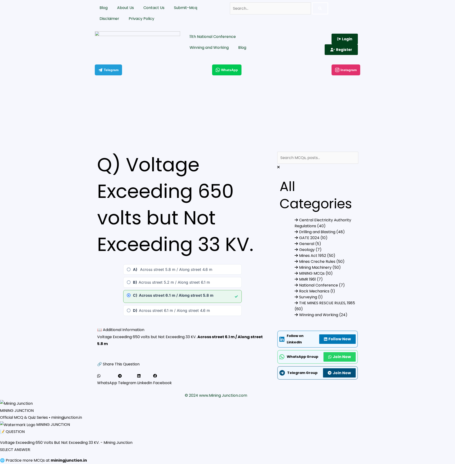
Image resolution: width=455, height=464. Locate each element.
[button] (107, 380)
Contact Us (153, 7)
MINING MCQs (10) (316, 273)
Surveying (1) (311, 297)
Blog (104, 7)
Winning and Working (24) (323, 315)
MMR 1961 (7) (311, 279)
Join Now (342, 356)
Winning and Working (209, 47)
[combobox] (317, 158)
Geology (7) (310, 249)
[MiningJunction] (137, 42)
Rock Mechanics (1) (317, 291)
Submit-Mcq (185, 7)
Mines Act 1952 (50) (317, 255)
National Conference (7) (322, 285)
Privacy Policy (141, 18)
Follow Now (339, 339)
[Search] (320, 8)
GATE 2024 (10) (313, 238)
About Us (125, 7)
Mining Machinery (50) (320, 267)
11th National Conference (213, 36)
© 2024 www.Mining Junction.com (216, 395)
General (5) (310, 243)
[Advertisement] (227, 112)
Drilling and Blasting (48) (322, 232)
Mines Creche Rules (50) (322, 261)
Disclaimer (109, 18)
